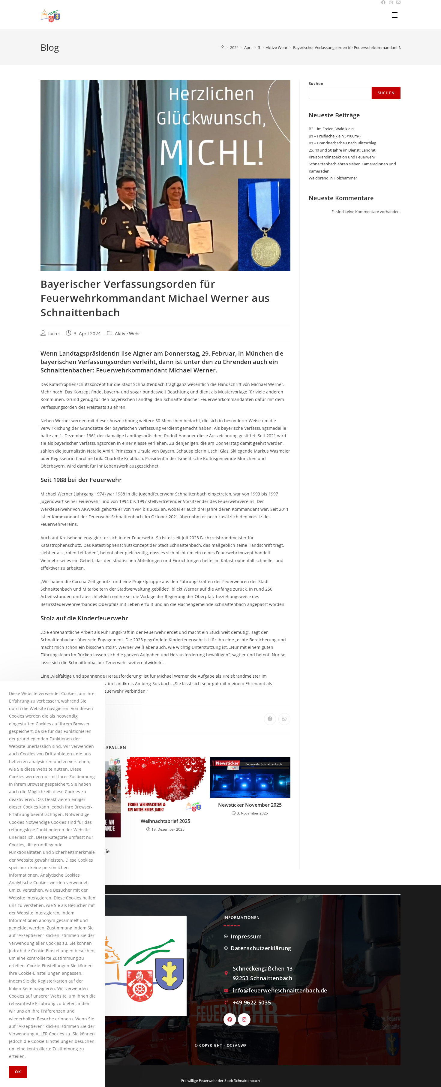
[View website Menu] (394, 15)
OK (18, 1071)
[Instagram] (244, 1019)
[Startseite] (222, 47)
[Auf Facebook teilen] (270, 719)
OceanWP (237, 1045)
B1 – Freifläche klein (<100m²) (335, 136)
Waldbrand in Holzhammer (333, 178)
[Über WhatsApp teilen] (284, 719)
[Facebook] (230, 1019)
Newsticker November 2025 (250, 805)
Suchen (316, 83)
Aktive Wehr (127, 333)
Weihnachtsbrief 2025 (165, 821)
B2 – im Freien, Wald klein (331, 128)
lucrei (54, 333)
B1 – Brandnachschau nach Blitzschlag (342, 143)
